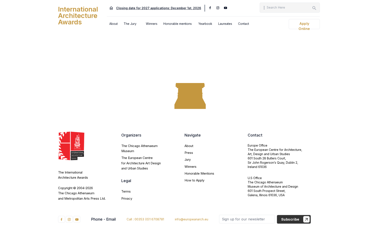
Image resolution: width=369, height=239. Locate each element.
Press (188, 153)
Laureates (225, 23)
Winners (151, 23)
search (314, 8)
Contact (243, 23)
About (113, 23)
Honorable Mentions (199, 173)
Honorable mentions (177, 23)
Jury (187, 159)
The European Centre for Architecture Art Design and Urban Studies (141, 163)
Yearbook (205, 23)
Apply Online (304, 25)
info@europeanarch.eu (191, 219)
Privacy (126, 198)
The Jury (130, 23)
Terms (126, 191)
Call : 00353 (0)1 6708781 (145, 219)
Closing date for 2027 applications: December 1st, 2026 (158, 8)
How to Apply (194, 180)
